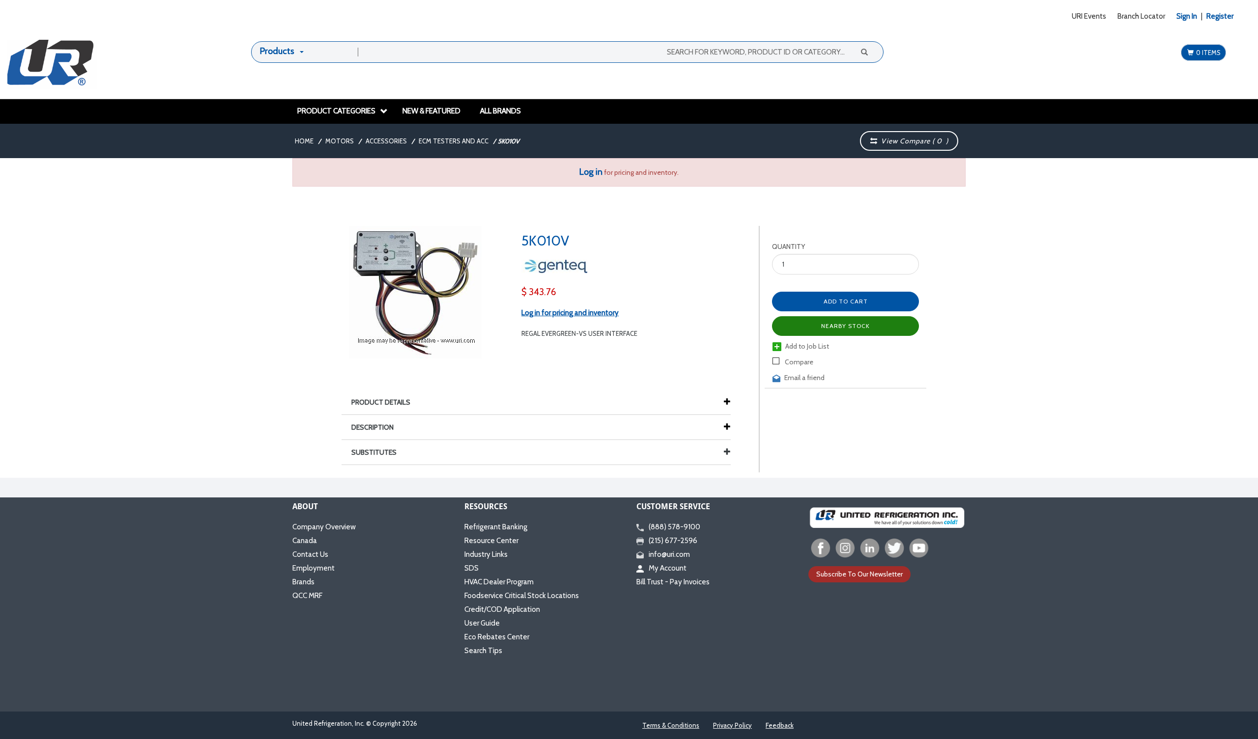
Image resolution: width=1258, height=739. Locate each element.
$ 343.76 (538, 292)
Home (304, 141)
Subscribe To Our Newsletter (859, 574)
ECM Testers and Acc (453, 141)
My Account (667, 568)
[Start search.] (864, 51)
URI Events (1089, 16)
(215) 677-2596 (673, 540)
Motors (339, 141)
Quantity (788, 246)
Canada (304, 540)
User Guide (482, 623)
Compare (798, 361)
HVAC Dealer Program (499, 581)
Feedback (780, 725)
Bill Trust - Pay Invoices (673, 581)
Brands (303, 581)
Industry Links (486, 554)
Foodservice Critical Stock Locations (521, 595)
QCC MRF (307, 595)
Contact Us (310, 554)
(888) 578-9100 (674, 526)
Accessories (386, 141)
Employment (313, 568)
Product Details (380, 402)
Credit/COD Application (502, 609)
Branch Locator (1141, 16)
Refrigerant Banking (495, 526)
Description (372, 427)
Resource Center (491, 540)
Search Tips (483, 650)
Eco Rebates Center (496, 636)
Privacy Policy (732, 725)
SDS (471, 568)
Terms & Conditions (670, 725)
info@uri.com (669, 554)
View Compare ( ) (912, 141)
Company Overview (324, 526)
